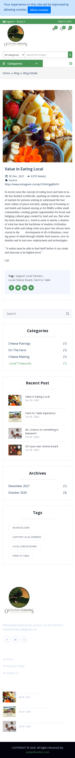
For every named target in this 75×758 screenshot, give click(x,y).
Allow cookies (39, 10)
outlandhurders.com (37, 752)
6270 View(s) (38, 176)
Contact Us (12, 673)
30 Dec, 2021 (16, 176)
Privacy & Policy (15, 666)
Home (6, 73)
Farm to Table (42, 280)
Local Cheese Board (25, 546)
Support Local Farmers (27, 537)
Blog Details (30, 73)
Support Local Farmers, (29, 276)
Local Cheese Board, (20, 280)
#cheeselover (21, 527)
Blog (16, 73)
